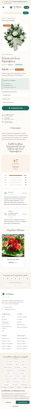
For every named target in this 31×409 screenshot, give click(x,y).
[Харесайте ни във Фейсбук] (3, 278)
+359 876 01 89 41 (8, 307)
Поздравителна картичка (9, 91)
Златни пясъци (8, 376)
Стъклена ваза (6, 99)
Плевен (18, 387)
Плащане (19, 322)
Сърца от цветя (21, 341)
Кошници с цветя (21, 343)
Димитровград (21, 370)
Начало (3, 18)
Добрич (8, 373)
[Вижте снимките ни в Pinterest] (19, 278)
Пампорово (15, 384)
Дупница (22, 373)
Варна (22, 1)
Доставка (19, 319)
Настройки (15, 406)
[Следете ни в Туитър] (15, 278)
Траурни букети (11, 18)
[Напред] (29, 248)
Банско (23, 361)
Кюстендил (16, 381)
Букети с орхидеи (6, 348)
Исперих (17, 376)
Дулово (15, 373)
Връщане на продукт (22, 327)
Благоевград (9, 364)
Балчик (16, 361)
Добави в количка (16, 108)
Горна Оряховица (10, 370)
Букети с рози (5, 338)
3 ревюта (10, 64)
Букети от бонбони (22, 348)
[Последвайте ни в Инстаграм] (7, 278)
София (14, 1)
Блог (3, 331)
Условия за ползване (22, 317)
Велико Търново (8, 367)
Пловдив (18, 1)
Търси (25, 13)
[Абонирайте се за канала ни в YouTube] (11, 278)
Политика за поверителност (21, 398)
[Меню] (3, 7)
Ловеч (23, 381)
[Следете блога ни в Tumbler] (23, 278)
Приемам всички (22, 402)
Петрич (12, 387)
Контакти (4, 319)
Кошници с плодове (22, 346)
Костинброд (23, 379)
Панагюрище (24, 384)
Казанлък (7, 379)
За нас (3, 317)
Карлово (15, 379)
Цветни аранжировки (22, 338)
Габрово (25, 367)
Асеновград (9, 361)
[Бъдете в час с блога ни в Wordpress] (27, 278)
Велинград (17, 367)
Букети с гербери (6, 346)
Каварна (24, 376)
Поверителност (21, 324)
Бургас (25, 1)
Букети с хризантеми (7, 343)
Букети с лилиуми (6, 341)
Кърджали (8, 381)
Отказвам (8, 402)
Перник (5, 387)
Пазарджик (6, 384)
